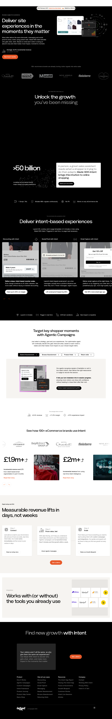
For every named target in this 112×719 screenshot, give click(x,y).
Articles (60, 697)
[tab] (28, 355)
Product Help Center (24, 694)
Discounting (41, 680)
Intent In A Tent (84, 688)
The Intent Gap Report (65, 680)
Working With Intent (85, 683)
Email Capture (42, 686)
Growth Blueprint (64, 688)
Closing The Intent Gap (66, 683)
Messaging (41, 688)
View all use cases (43, 677)
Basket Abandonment (44, 691)
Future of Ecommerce (65, 686)
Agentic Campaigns (23, 683)
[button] (4, 299)
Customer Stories (64, 691)
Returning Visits (42, 697)
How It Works (21, 680)
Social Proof (41, 683)
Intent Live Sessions (65, 694)
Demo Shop (21, 697)
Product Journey (22, 691)
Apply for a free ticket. (50, 8)
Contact (81, 680)
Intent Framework (23, 688)
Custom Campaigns (23, 686)
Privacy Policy (83, 686)
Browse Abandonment (45, 694)
